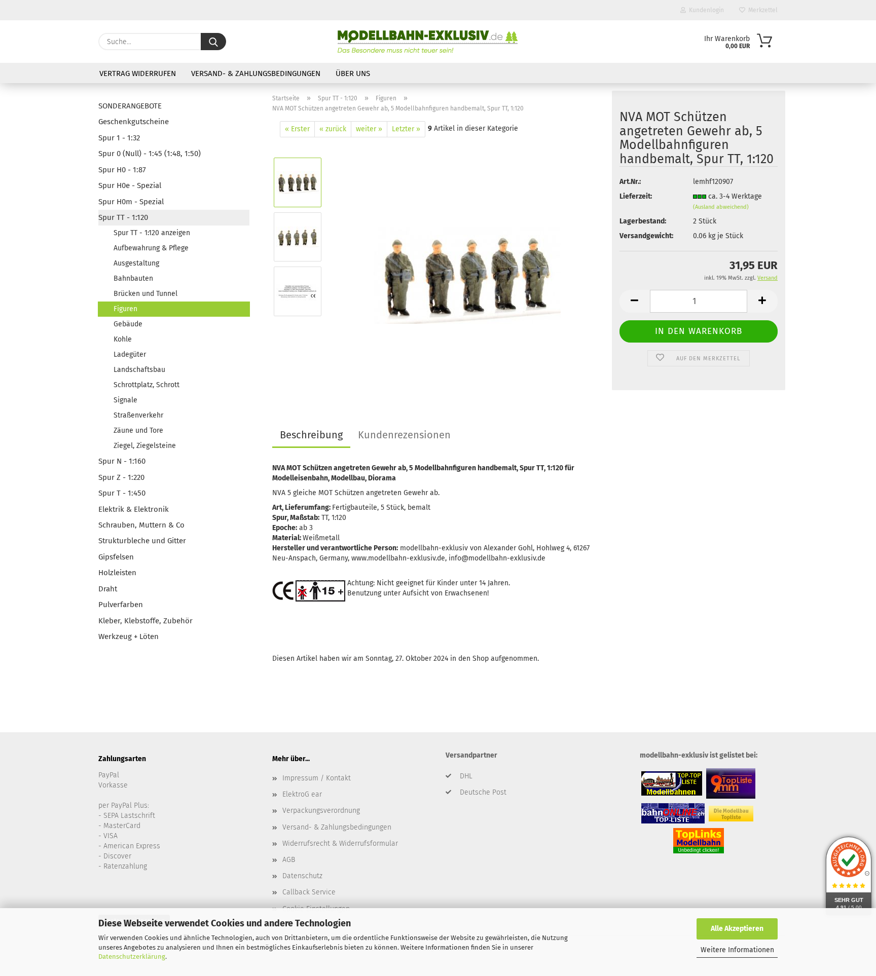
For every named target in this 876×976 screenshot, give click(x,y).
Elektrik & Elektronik (133, 509)
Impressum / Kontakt (316, 778)
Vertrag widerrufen (137, 73)
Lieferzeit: (635, 196)
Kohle (123, 339)
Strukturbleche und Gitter (142, 540)
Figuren (125, 309)
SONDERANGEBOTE (130, 105)
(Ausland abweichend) (721, 207)
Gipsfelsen (116, 556)
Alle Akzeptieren (737, 928)
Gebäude (128, 324)
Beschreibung (311, 435)
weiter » (369, 129)
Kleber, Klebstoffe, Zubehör (145, 620)
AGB (288, 859)
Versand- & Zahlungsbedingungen (255, 73)
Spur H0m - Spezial (131, 201)
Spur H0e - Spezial (129, 185)
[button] (634, 301)
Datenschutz (302, 876)
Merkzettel (761, 10)
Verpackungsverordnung (321, 810)
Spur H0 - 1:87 (122, 169)
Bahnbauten (133, 278)
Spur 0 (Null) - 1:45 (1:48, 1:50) (149, 153)
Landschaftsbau (139, 369)
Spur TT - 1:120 (123, 217)
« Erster (297, 129)
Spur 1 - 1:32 (119, 137)
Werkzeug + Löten (128, 636)
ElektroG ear (302, 794)
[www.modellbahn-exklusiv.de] (427, 41)
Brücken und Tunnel (145, 293)
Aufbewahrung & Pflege (151, 248)
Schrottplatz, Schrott (146, 385)
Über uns (353, 73)
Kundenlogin (705, 10)
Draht (107, 588)
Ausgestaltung (136, 263)
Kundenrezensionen (404, 435)
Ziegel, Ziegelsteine (145, 445)
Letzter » (406, 129)
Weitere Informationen (737, 950)
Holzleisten (117, 572)
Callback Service (309, 892)
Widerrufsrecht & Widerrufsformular (340, 843)
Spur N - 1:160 (121, 461)
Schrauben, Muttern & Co (141, 525)
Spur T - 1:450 (121, 493)
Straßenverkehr (138, 415)
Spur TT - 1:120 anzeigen (152, 233)
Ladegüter (130, 354)
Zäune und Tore (138, 430)
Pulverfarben (120, 604)
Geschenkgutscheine (133, 121)
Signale (125, 400)
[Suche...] (213, 41)
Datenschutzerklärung (131, 956)
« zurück (332, 129)
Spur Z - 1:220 (121, 477)
